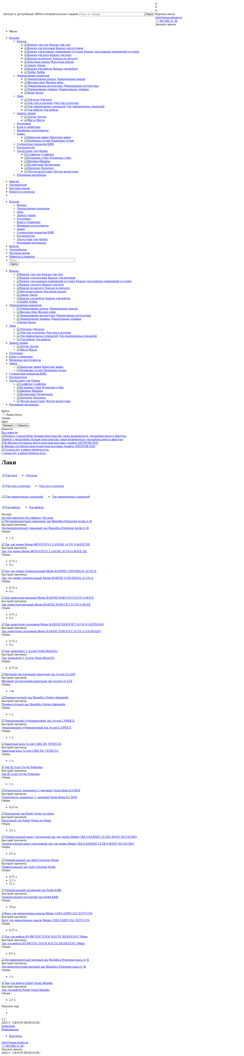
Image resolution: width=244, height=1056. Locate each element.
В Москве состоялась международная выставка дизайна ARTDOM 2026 (48, 446)
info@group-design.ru (168, 17)
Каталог (14, 37)
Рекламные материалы (31, 174)
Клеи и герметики (28, 127)
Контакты (15, 1036)
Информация (10, 1029)
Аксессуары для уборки (32, 150)
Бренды (14, 181)
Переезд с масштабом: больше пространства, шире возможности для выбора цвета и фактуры (62, 439)
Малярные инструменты (33, 130)
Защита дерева (26, 113)
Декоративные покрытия (33, 75)
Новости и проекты (22, 191)
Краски (21, 41)
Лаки (20, 96)
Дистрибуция (17, 184)
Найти (14, 264)
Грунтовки (24, 123)
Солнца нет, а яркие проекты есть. (24, 453)
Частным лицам (19, 188)
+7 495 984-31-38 (166, 20)
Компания (8, 1026)
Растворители (26, 147)
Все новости (10, 432)
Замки (21, 133)
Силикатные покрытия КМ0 (35, 144)
